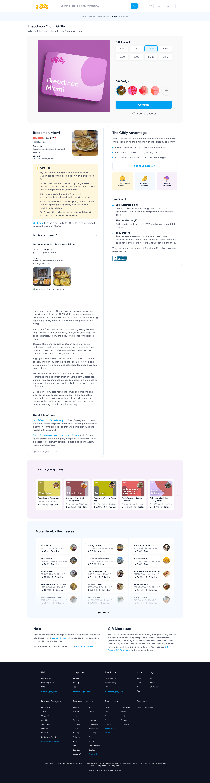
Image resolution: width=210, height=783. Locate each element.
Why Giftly (77, 678)
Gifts (84, 16)
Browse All (93, 754)
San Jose (77, 750)
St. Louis (92, 741)
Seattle (92, 750)
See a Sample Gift (144, 165)
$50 (136, 49)
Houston (92, 720)
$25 (122, 49)
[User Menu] (170, 6)
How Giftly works (47, 683)
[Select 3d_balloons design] (144, 90)
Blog (138, 691)
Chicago (92, 711)
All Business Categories (50, 741)
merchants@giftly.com (114, 692)
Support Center (59, 638)
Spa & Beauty (46, 724)
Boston (76, 711)
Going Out (45, 733)
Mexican (108, 724)
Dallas (75, 716)
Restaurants (46, 707)
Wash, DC (77, 754)
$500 (136, 57)
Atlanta (76, 707)
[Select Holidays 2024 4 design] (121, 90)
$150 (165, 49)
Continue (143, 104)
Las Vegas (77, 724)
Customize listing (111, 678)
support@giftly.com (84, 646)
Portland (76, 741)
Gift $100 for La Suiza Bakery (48, 420)
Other (165, 57)
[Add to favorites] (144, 113)
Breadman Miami (120, 16)
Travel (43, 711)
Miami (75, 729)
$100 (150, 49)
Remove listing (110, 683)
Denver (92, 716)
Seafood (108, 707)
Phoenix (92, 737)
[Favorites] (150, 6)
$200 (122, 57)
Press (139, 683)
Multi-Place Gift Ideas (145, 707)
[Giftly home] (42, 6)
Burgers (124, 720)
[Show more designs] (166, 90)
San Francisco (94, 746)
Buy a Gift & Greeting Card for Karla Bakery (56, 435)
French (123, 711)
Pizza (123, 716)
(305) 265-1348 (40, 142)
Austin (91, 707)
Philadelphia (78, 737)
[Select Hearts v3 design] (155, 90)
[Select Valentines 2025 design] (132, 90)
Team (139, 678)
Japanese (125, 724)
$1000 (151, 57)
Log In (75, 687)
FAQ (43, 687)
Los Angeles (93, 724)
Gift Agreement (156, 687)
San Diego (77, 746)
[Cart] (159, 6)
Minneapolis (93, 729)
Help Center (46, 678)
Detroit (76, 720)
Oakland (92, 733)
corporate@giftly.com (81, 692)
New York (76, 733)
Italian (107, 711)
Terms (152, 678)
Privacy (152, 683)
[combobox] (98, 6)
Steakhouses (126, 707)
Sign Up (76, 683)
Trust (139, 687)
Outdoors (45, 729)
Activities (44, 720)
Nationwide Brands (48, 737)
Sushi (107, 720)
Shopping (45, 716)
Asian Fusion (110, 716)
